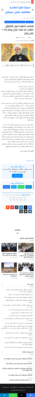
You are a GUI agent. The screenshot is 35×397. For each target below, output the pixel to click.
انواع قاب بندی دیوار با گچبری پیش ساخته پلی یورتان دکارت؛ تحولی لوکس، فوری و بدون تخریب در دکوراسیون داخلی (16, 328)
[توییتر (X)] (25, 207)
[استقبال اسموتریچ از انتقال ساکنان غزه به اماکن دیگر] (9, 247)
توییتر (13, 187)
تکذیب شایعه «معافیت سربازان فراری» (21, 312)
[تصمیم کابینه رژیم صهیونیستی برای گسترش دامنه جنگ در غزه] (26, 247)
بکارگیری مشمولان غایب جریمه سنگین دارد (20, 315)
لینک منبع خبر (30, 160)
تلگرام (28, 187)
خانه (31, 18)
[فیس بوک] (30, 207)
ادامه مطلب (17, 176)
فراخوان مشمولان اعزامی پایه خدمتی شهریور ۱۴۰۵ (16, 2)
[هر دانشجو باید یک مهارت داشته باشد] (9, 268)
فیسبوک (6, 187)
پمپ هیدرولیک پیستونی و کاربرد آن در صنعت (20, 294)
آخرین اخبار (26, 18)
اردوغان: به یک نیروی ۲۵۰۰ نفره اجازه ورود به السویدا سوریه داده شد (26, 275)
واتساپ (21, 187)
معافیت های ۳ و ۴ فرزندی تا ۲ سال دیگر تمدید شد (18, 323)
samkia (29, 37)
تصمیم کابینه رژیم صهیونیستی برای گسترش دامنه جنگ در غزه (26, 256)
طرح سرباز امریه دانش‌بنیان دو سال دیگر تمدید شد (18, 347)
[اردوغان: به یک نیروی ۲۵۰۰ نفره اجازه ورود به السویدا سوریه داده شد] (26, 267)
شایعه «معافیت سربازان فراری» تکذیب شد (20, 309)
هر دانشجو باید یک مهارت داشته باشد (10, 275)
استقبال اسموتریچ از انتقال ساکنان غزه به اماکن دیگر (9, 254)
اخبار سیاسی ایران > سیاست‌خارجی (15, 22)
